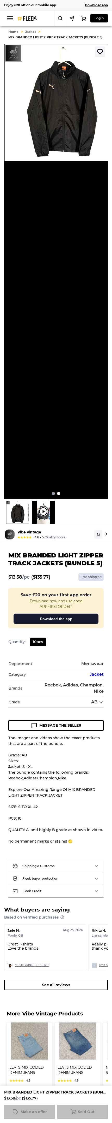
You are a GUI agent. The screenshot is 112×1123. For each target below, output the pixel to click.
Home (13, 32)
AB (94, 701)
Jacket (30, 32)
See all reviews (56, 985)
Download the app (56, 619)
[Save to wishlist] (100, 51)
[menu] (10, 18)
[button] (56, 866)
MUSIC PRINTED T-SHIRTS (32, 965)
